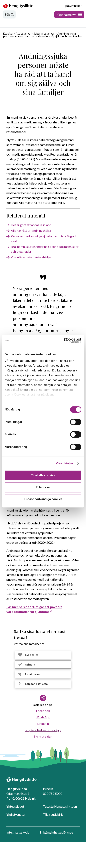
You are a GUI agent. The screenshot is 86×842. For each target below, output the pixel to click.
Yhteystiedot (15, 806)
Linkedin (43, 723)
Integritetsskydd (17, 832)
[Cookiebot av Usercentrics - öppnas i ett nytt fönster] (63, 340)
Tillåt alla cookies (43, 475)
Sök (7, 14)
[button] (43, 655)
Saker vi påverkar (43, 33)
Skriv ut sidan (43, 736)
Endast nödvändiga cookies (43, 499)
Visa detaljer (64, 463)
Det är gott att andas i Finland (31, 225)
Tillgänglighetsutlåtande (56, 832)
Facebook (43, 711)
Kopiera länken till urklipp (43, 730)
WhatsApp (43, 717)
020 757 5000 (52, 793)
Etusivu (8, 33)
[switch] (75, 422)
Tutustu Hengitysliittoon (60, 806)
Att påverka (23, 33)
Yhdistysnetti (15, 814)
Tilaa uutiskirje (53, 814)
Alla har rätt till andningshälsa (31, 230)
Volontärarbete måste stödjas (31, 257)
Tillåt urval (43, 487)
